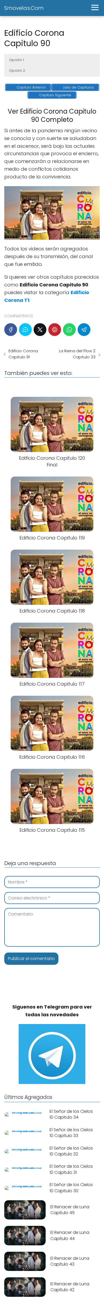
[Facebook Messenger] (25, 329)
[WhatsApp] (69, 329)
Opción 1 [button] (16, 59)
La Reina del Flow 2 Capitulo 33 (77, 354)
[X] (40, 329)
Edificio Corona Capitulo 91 (23, 354)
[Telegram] (84, 329)
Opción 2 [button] (17, 70)
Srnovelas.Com (24, 8)
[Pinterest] (54, 329)
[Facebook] (10, 329)
